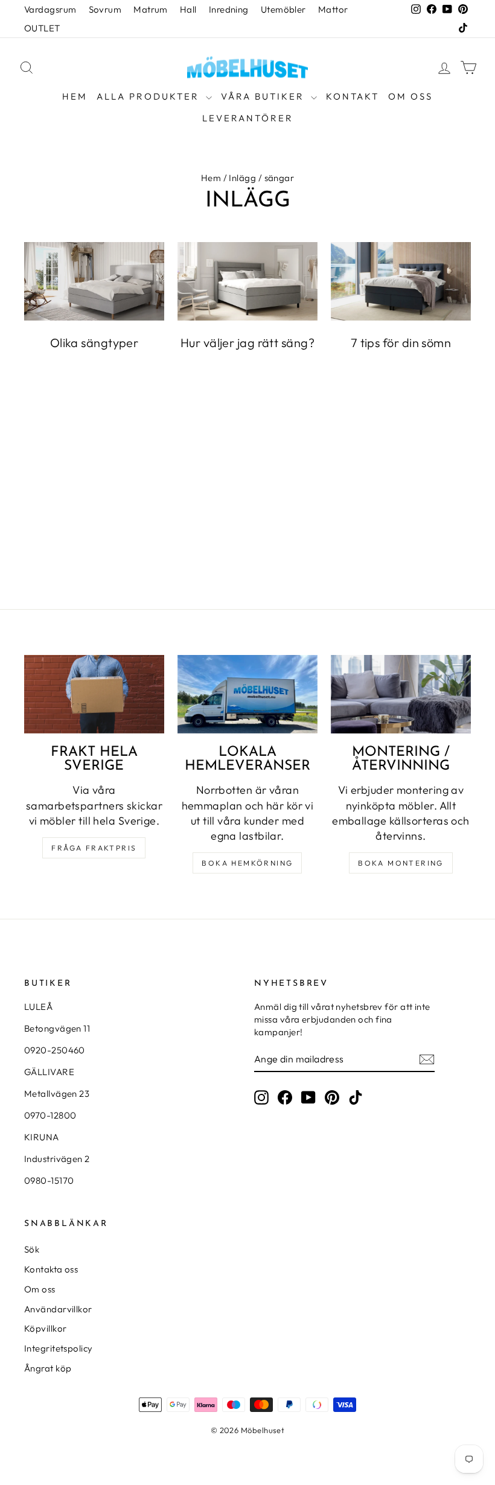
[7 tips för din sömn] (401, 281)
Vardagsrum (50, 9)
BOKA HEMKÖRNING (247, 862)
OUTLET (42, 28)
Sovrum (105, 9)
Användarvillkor (58, 1309)
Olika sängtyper (94, 342)
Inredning (229, 9)
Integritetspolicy (58, 1348)
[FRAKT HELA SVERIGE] (94, 694)
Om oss (410, 96)
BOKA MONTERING (401, 862)
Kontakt (352, 96)
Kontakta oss (51, 1269)
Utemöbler (283, 9)
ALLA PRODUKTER (150, 96)
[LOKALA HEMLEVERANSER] (247, 694)
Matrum (150, 9)
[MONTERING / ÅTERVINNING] (401, 694)
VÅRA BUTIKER (264, 96)
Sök (31, 1249)
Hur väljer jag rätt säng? (247, 342)
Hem (75, 96)
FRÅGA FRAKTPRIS (93, 847)
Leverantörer (247, 118)
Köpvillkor (45, 1328)
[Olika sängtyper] (94, 281)
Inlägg (242, 178)
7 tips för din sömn (401, 342)
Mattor (333, 9)
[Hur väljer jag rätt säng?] (247, 281)
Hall (188, 9)
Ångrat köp (48, 1368)
